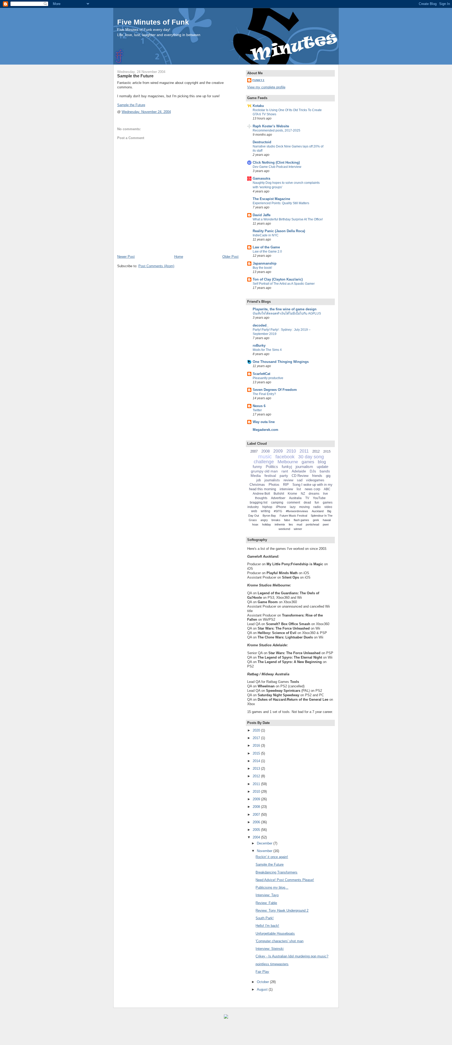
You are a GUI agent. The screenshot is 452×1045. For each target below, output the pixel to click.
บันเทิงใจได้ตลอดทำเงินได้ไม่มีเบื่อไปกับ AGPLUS (287, 313)
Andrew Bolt (261, 493)
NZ (303, 493)
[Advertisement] (63, 1034)
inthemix (280, 524)
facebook (285, 456)
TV (307, 498)
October (263, 982)
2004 (257, 837)
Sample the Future (135, 75)
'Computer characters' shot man (279, 941)
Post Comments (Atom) (156, 266)
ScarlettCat (261, 374)
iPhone (281, 507)
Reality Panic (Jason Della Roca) (279, 231)
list (299, 489)
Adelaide (299, 471)
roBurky (259, 345)
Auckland (318, 511)
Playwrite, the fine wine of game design (285, 309)
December (265, 843)
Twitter (257, 410)
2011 (304, 451)
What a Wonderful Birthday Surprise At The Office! (288, 219)
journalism (304, 466)
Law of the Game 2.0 (267, 251)
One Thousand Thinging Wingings (281, 362)
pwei (326, 524)
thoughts (261, 498)
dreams (314, 493)
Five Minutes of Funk (153, 22)
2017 (257, 738)
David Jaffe (261, 215)
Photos (274, 485)
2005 (257, 830)
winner (298, 528)
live (325, 493)
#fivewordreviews (297, 511)
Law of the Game (266, 247)
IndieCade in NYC (266, 235)
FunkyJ (258, 80)
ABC (327, 489)
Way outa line (264, 422)
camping (277, 502)
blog (322, 462)
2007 (254, 451)
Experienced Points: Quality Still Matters (281, 203)
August (263, 989)
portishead (312, 524)
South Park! (265, 918)
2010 (291, 451)
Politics (272, 466)
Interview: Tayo (267, 895)
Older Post (230, 257)
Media (256, 475)
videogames (315, 480)
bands (325, 471)
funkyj (287, 466)
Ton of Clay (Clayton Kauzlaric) (278, 279)
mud (299, 524)
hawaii (327, 520)
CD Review (300, 476)
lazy (293, 507)
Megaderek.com (265, 430)
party (284, 475)
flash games (301, 520)
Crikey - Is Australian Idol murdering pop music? (292, 956)
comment (293, 502)
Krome (292, 493)
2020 (257, 730)
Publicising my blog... (272, 887)
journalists (272, 480)
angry (264, 520)
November (265, 851)
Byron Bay (269, 515)
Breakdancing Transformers (276, 872)
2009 (278, 451)
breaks (276, 520)
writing (265, 511)
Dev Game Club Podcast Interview (277, 167)
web (254, 511)
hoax (255, 524)
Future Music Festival (293, 515)
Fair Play (262, 972)
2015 (327, 451)
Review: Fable (266, 903)
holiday (266, 524)
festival (270, 475)
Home (178, 257)
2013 (257, 768)
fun (317, 502)
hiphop (267, 507)
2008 (265, 451)
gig (328, 476)
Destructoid (262, 142)
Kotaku (258, 106)
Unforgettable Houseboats (275, 933)
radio (317, 507)
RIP (286, 485)
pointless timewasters (272, 964)
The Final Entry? (264, 394)
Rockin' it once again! (272, 857)
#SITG (278, 511)
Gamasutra (261, 178)
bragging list (258, 502)
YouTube (319, 498)
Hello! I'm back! (267, 926)
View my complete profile (266, 87)
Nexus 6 (259, 406)
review (288, 480)
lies (291, 524)
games (308, 462)
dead (307, 502)
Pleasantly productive (268, 378)
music (265, 456)
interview (286, 489)
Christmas (257, 485)
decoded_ (260, 325)
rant (284, 471)
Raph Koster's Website (271, 126)
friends (317, 476)
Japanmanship (264, 263)
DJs (313, 471)
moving (304, 507)
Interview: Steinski (270, 949)
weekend (284, 528)
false (287, 520)
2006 (257, 822)
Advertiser (278, 498)
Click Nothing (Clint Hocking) (276, 162)
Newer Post (126, 257)
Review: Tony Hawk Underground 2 (282, 910)
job (258, 480)
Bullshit (279, 493)
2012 (316, 451)
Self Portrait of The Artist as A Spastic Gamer (284, 283)
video (328, 507)
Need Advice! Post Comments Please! (285, 880)
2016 (257, 745)
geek (316, 520)
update (322, 466)
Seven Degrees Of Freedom (275, 390)
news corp (312, 489)
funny (257, 466)
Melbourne (288, 461)
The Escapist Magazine (271, 199)
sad (299, 480)
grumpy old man (264, 471)
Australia (295, 498)
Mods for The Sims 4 (267, 350)
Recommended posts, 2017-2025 (276, 130)
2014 (257, 761)
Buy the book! (262, 268)
